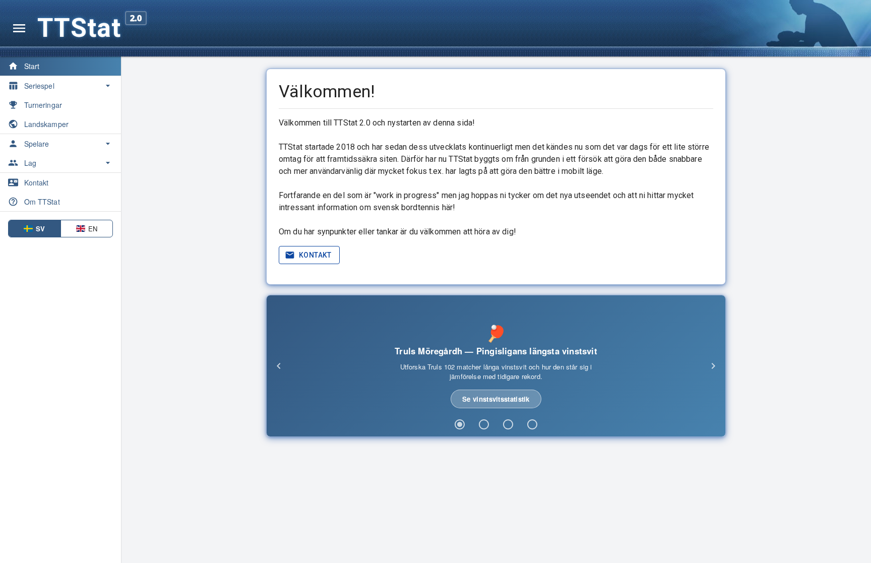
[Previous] (279, 366)
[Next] (713, 366)
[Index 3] (508, 424)
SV (40, 228)
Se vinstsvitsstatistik (496, 399)
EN (92, 228)
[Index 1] (460, 424)
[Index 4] (532, 424)
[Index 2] (484, 424)
